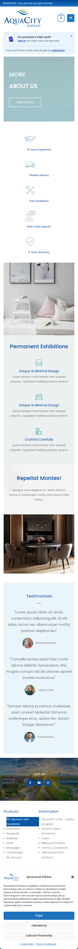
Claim (45, 838)
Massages (13, 848)
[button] (72, 877)
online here (58, 50)
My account (14, 857)
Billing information (53, 843)
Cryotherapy (14, 852)
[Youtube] (39, 782)
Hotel (9, 843)
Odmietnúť (39, 925)
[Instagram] (48, 782)
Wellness (12, 838)
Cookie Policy (27, 944)
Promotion (13, 829)
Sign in (21, 40)
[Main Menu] (70, 18)
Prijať (39, 915)
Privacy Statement (46, 944)
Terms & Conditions (55, 848)
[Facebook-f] (30, 782)
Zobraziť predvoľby (39, 935)
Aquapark (12, 833)
